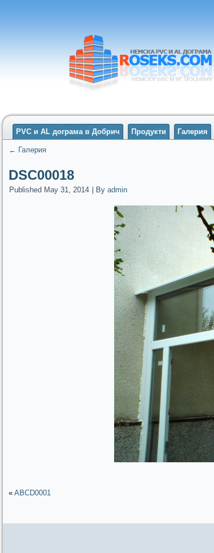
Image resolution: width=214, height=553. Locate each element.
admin (117, 189)
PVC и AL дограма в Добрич (68, 131)
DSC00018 (41, 175)
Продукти (148, 131)
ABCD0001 (32, 493)
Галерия (192, 131)
